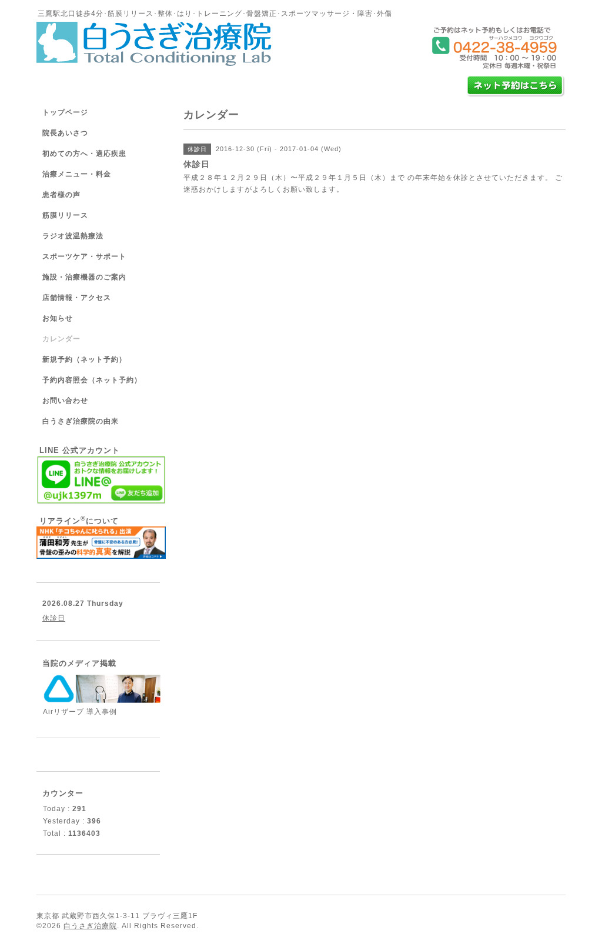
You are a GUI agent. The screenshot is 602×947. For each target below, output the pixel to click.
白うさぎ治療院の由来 (80, 421)
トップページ (65, 112)
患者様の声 (61, 195)
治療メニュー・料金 (76, 174)
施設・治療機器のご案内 (84, 277)
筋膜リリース (65, 215)
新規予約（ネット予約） (84, 359)
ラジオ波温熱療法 (72, 236)
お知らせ (57, 318)
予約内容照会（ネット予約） (92, 380)
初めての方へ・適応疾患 (84, 153)
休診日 (53, 618)
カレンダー (61, 339)
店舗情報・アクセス (76, 298)
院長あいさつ (65, 133)
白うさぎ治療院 (90, 926)
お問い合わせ (65, 400)
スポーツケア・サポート (84, 256)
